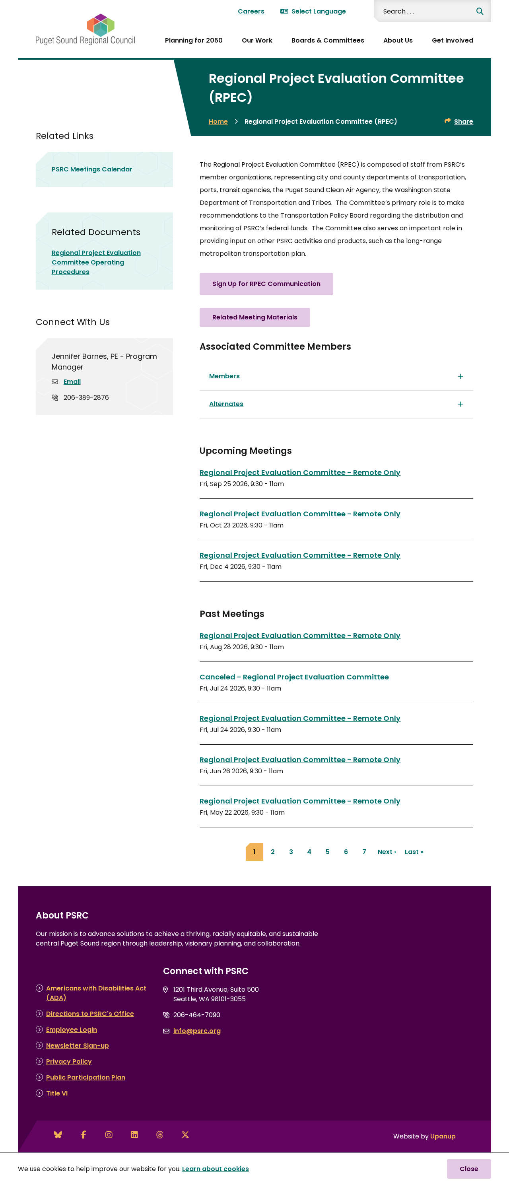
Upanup (443, 1136)
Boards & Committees (327, 40)
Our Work (257, 40)
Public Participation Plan (85, 1077)
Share (463, 121)
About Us (398, 40)
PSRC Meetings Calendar (92, 169)
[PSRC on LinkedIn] (134, 1135)
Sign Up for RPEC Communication (266, 283)
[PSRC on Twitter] (185, 1135)
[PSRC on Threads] (160, 1135)
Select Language (318, 11)
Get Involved (452, 40)
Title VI (57, 1093)
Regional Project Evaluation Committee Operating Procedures (96, 262)
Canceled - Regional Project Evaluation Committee (294, 677)
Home (218, 121)
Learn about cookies (215, 1168)
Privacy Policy (69, 1061)
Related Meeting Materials (254, 317)
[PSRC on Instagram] (109, 1135)
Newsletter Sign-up (77, 1045)
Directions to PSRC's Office (90, 1013)
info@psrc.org (197, 1030)
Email (72, 381)
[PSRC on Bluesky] (58, 1135)
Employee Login (71, 1029)
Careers (251, 11)
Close (469, 1168)
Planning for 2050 (194, 40)
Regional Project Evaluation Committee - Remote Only (300, 472)
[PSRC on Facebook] (83, 1135)
